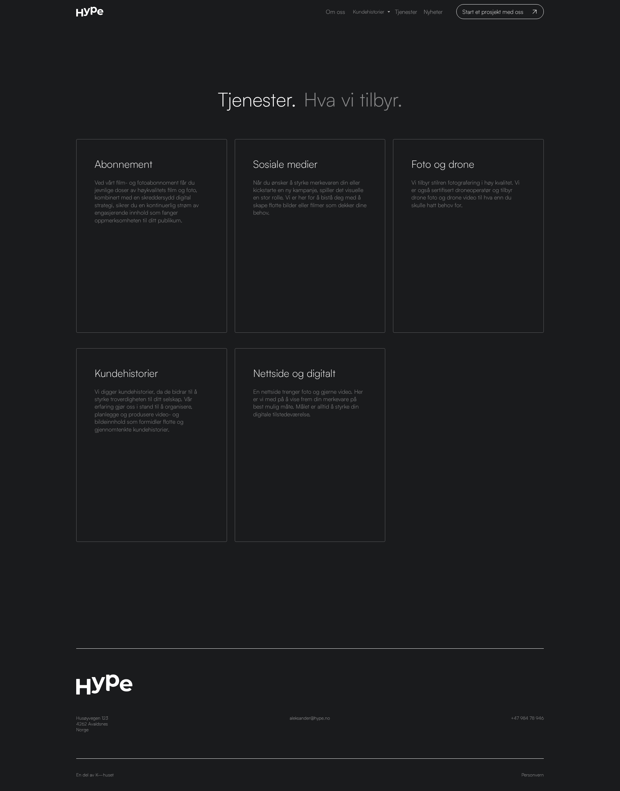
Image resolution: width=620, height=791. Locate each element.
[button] (372, 11)
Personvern (533, 774)
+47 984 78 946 (527, 718)
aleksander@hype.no (310, 718)
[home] (89, 11)
